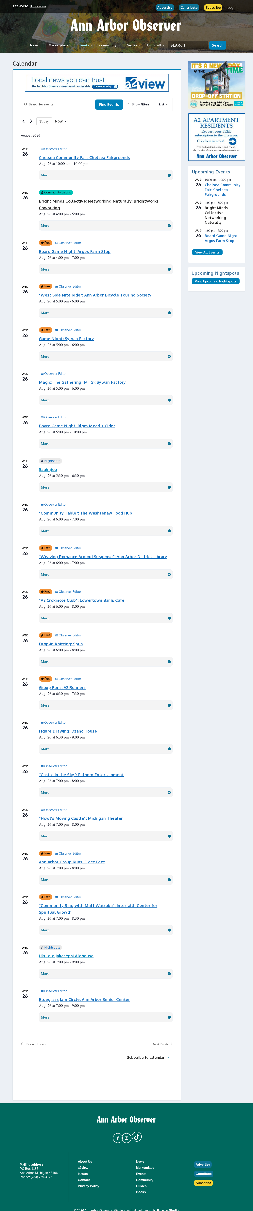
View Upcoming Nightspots (215, 281)
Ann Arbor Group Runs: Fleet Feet (72, 861)
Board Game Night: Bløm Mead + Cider (77, 425)
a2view (83, 1167)
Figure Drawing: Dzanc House (68, 731)
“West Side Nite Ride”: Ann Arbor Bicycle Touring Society (95, 294)
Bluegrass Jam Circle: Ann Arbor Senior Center (84, 999)
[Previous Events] (23, 121)
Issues (83, 1174)
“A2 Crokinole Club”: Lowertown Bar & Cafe (82, 600)
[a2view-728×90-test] (97, 90)
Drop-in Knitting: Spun (61, 643)
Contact (84, 1180)
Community (108, 45)
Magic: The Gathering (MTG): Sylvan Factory (82, 382)
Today (44, 121)
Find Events (109, 104)
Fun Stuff (154, 45)
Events (83, 45)
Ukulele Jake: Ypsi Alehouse (66, 955)
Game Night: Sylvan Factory (66, 338)
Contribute (189, 7)
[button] (116, 1136)
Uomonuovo (38, 6)
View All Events (207, 252)
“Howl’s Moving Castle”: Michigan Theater (81, 818)
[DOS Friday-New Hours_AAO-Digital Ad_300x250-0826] (216, 85)
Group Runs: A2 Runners (62, 687)
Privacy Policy (88, 1186)
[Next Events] (31, 121)
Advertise (165, 7)
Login (231, 7)
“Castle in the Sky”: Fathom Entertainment (81, 774)
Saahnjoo (48, 469)
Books (141, 1192)
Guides (132, 45)
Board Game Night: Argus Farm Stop (75, 251)
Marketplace (58, 45)
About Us (85, 1161)
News (34, 45)
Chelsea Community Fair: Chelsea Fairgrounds (84, 157)
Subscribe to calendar (145, 1057)
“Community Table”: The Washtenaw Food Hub (85, 513)
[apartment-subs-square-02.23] (216, 137)
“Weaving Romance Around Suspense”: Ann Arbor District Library (103, 556)
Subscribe (213, 7)
